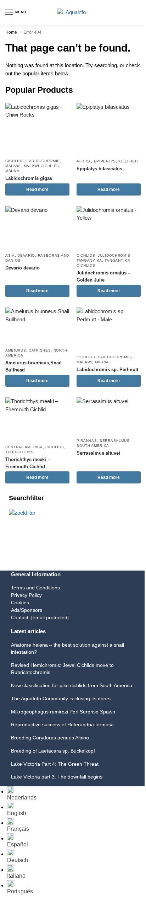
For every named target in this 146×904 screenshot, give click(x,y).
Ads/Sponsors (26, 610)
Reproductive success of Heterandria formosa (62, 724)
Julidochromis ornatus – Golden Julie (103, 276)
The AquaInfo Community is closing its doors (61, 698)
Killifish (127, 161)
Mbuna (12, 171)
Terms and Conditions (35, 587)
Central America (24, 447)
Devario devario (22, 268)
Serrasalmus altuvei (98, 453)
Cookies (20, 602)
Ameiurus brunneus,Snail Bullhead (33, 366)
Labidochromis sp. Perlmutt (107, 369)
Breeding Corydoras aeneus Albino (50, 737)
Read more (37, 189)
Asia (10, 255)
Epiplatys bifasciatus (99, 168)
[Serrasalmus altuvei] (109, 415)
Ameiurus (15, 350)
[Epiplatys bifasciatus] (109, 129)
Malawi (13, 166)
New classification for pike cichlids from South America (71, 685)
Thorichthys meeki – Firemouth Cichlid (27, 463)
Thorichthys (19, 452)
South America (93, 446)
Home (11, 32)
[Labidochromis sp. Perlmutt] (109, 329)
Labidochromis (43, 161)
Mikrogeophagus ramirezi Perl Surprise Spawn (63, 712)
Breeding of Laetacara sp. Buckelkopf (53, 751)
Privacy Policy (26, 595)
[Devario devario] (37, 227)
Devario (26, 255)
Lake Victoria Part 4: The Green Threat (55, 764)
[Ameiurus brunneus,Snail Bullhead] (37, 325)
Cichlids (14, 161)
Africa (84, 161)
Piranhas (87, 441)
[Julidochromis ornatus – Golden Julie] (109, 227)
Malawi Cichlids (42, 166)
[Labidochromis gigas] (37, 128)
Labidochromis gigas (28, 178)
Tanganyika (89, 260)
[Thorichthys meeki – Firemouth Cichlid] (37, 418)
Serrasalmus (115, 441)
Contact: (40, 617)
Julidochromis (114, 255)
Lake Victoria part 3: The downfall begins (56, 777)
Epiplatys (105, 161)
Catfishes (40, 350)
